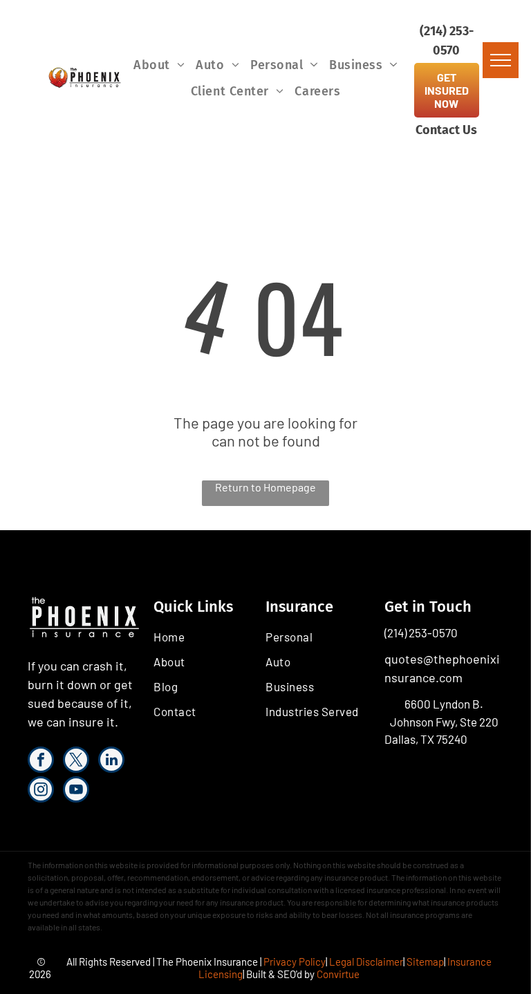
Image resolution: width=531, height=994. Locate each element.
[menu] (501, 60)
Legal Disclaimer (366, 961)
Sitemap (425, 961)
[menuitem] (159, 65)
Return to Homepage (265, 487)
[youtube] (76, 791)
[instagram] (41, 791)
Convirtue (338, 974)
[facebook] (41, 761)
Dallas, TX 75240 (425, 739)
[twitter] (76, 761)
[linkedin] (111, 761)
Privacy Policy (294, 961)
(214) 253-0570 (421, 632)
